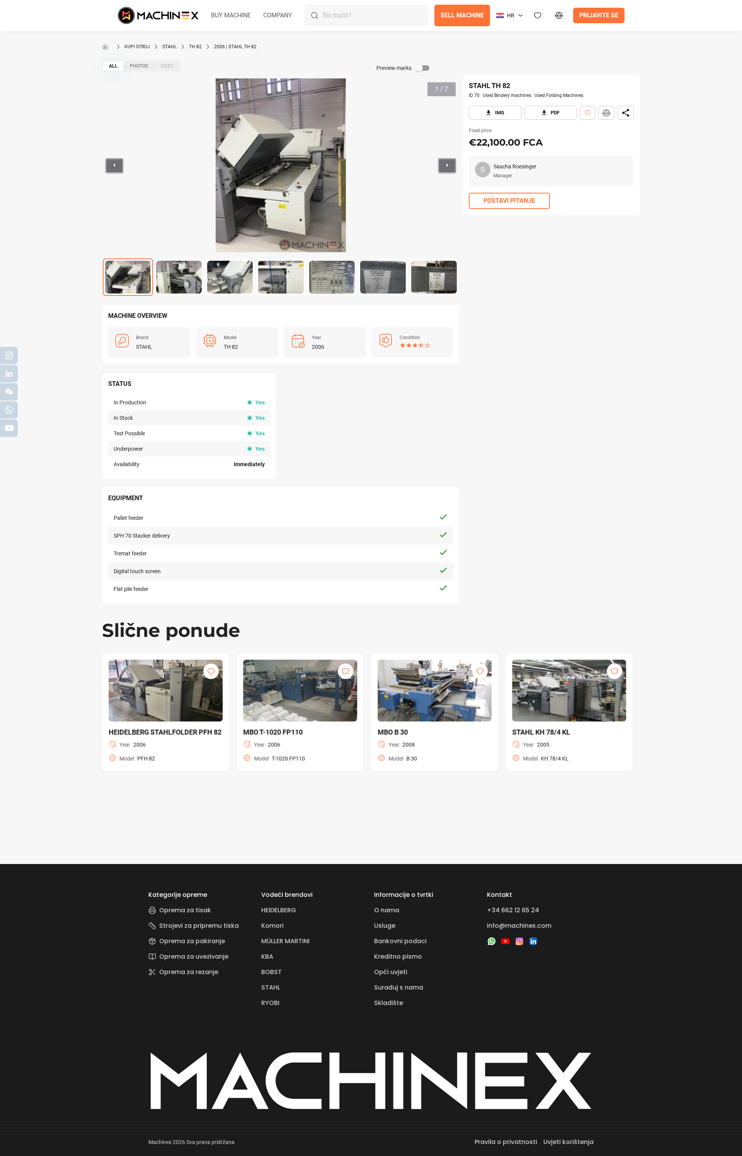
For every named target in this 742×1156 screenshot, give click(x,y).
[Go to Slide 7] (434, 277)
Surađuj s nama (398, 987)
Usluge (384, 925)
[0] (559, 15)
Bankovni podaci (400, 941)
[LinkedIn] (533, 941)
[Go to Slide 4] (281, 277)
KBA (267, 956)
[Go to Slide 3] (230, 277)
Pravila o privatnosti (506, 1141)
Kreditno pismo (398, 956)
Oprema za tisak (185, 910)
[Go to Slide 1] (128, 277)
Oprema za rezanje (188, 972)
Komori (272, 925)
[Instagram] (519, 941)
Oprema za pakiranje (192, 941)
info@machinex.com (519, 925)
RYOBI (270, 1002)
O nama (386, 910)
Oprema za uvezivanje (193, 956)
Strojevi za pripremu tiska (199, 925)
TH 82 (195, 46)
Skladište (388, 1002)
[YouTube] (505, 941)
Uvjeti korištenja (568, 1141)
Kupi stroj (137, 46)
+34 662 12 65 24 (513, 910)
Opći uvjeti (390, 972)
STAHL (169, 46)
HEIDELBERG (278, 910)
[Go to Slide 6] (383, 277)
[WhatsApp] (491, 941)
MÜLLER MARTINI (285, 941)
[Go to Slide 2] (179, 277)
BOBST (271, 972)
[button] (231, 15)
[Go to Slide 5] (332, 277)
